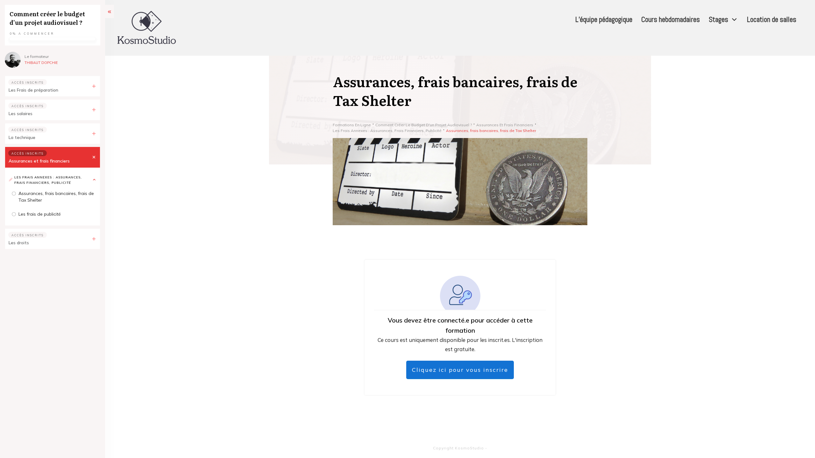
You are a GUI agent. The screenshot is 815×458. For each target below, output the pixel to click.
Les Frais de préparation (33, 90)
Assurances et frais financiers (39, 161)
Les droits (19, 243)
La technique (22, 137)
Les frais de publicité (39, 214)
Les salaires (20, 113)
